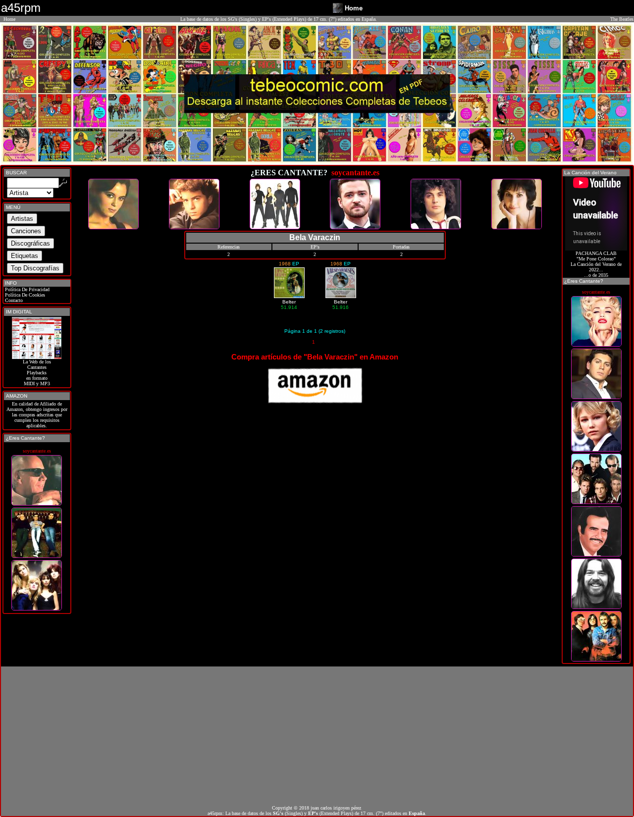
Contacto (13, 300)
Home (9, 19)
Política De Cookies (24, 295)
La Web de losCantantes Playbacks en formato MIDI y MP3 (37, 372)
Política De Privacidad (26, 289)
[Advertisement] (317, 735)
